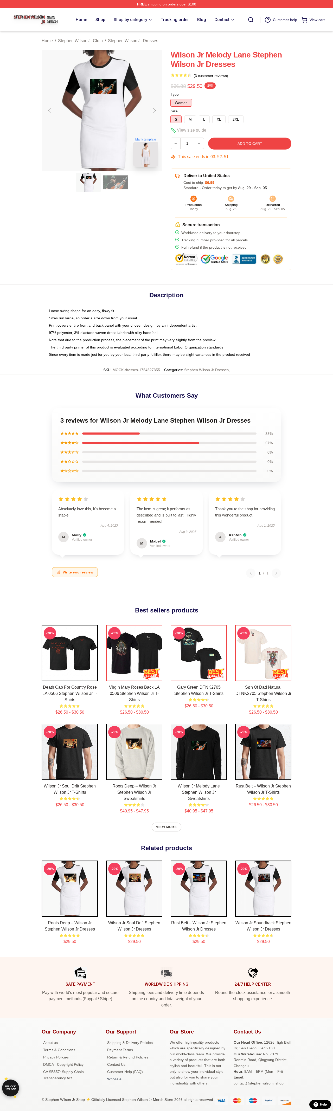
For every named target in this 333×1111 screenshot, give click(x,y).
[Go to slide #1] (88, 182)
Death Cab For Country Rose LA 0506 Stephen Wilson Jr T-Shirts (69, 693)
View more (166, 827)
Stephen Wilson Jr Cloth (80, 40)
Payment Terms (120, 1050)
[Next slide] (154, 110)
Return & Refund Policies (127, 1057)
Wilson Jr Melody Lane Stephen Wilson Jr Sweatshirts (199, 792)
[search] (251, 20)
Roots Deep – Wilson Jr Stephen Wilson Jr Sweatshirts (134, 792)
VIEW (69, 676)
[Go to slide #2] (115, 182)
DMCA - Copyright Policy (63, 1064)
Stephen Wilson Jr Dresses (133, 40)
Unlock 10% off (10, 1088)
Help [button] (323, 1104)
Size (174, 111)
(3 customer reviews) (211, 76)
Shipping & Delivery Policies (130, 1043)
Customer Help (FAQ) (125, 1072)
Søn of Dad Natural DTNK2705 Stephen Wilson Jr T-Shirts (263, 693)
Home (47, 40)
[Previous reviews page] (250, 573)
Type (175, 94)
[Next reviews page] (276, 573)
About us (50, 1043)
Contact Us (116, 1064)
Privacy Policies (56, 1057)
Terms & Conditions (59, 1050)
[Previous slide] (49, 110)
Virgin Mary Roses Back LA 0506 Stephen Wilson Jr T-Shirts (134, 693)
